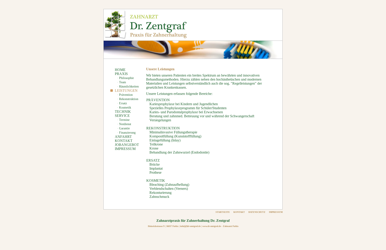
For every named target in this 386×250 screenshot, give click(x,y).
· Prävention (125, 94)
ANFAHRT (123, 137)
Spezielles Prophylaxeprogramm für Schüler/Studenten (188, 108)
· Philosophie (125, 78)
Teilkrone (156, 144)
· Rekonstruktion (127, 99)
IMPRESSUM (125, 149)
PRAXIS (121, 74)
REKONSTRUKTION (163, 128)
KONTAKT (123, 141)
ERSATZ (153, 160)
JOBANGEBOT (127, 145)
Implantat (156, 168)
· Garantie (123, 128)
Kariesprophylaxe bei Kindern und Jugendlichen (183, 104)
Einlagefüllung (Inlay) (164, 140)
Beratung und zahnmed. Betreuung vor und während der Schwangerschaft (201, 116)
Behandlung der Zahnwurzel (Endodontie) (179, 152)
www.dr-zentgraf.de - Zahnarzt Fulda (220, 226)
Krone (153, 148)
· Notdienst (124, 124)
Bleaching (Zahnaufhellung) (169, 184)
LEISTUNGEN (126, 90)
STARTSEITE (223, 212)
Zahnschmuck (159, 197)
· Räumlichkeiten (128, 86)
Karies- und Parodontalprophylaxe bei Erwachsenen (186, 112)
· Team (121, 82)
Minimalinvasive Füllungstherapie (173, 132)
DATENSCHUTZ (256, 212)
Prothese (155, 172)
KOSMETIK (155, 180)
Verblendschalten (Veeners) (168, 188)
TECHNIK (123, 111)
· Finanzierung (126, 132)
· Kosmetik (124, 107)
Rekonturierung (160, 192)
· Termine (123, 120)
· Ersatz (122, 103)
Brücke (154, 164)
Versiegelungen (160, 120)
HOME (120, 70)
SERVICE (122, 116)
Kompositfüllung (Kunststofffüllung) (175, 136)
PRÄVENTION (158, 100)
